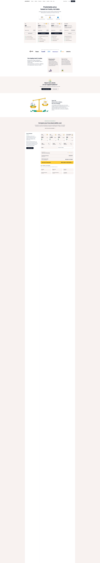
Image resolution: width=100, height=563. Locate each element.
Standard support (41, 41)
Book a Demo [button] (65, 1)
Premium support (55, 40)
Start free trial (43, 33)
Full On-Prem (73, 30)
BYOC (34, 30)
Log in (69, 1)
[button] (32, 1)
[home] (27, 1)
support (32, 37)
